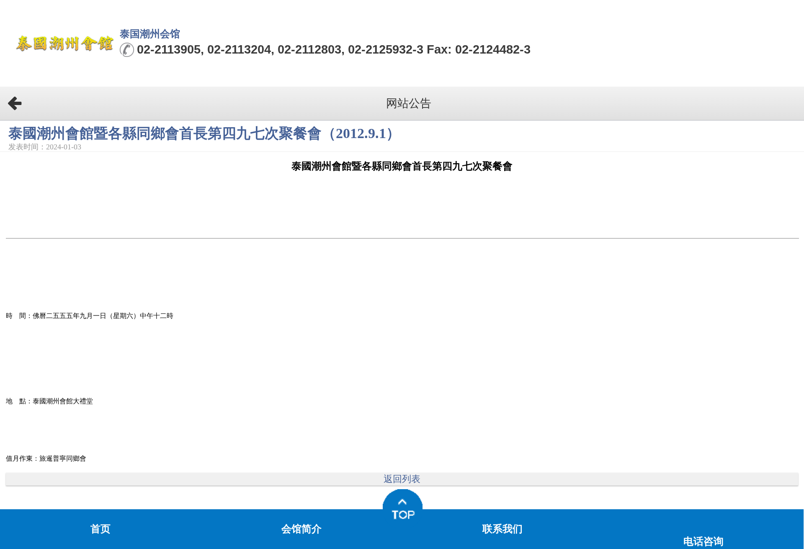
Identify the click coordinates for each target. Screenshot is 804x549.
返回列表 (402, 479)
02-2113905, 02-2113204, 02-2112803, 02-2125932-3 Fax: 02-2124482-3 (334, 49)
